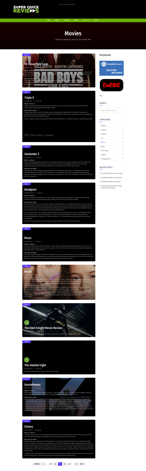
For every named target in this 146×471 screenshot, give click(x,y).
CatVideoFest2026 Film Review (110, 182)
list (102, 138)
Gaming (103, 134)
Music (103, 146)
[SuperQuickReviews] (26, 9)
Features (104, 130)
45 (50, 464)
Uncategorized (105, 159)
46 (55, 464)
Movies (26, 54)
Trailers (103, 155)
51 (76, 464)
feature (103, 126)
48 (64, 464)
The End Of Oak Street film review (112, 173)
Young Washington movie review (111, 177)
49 (69, 464)
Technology (104, 150)
